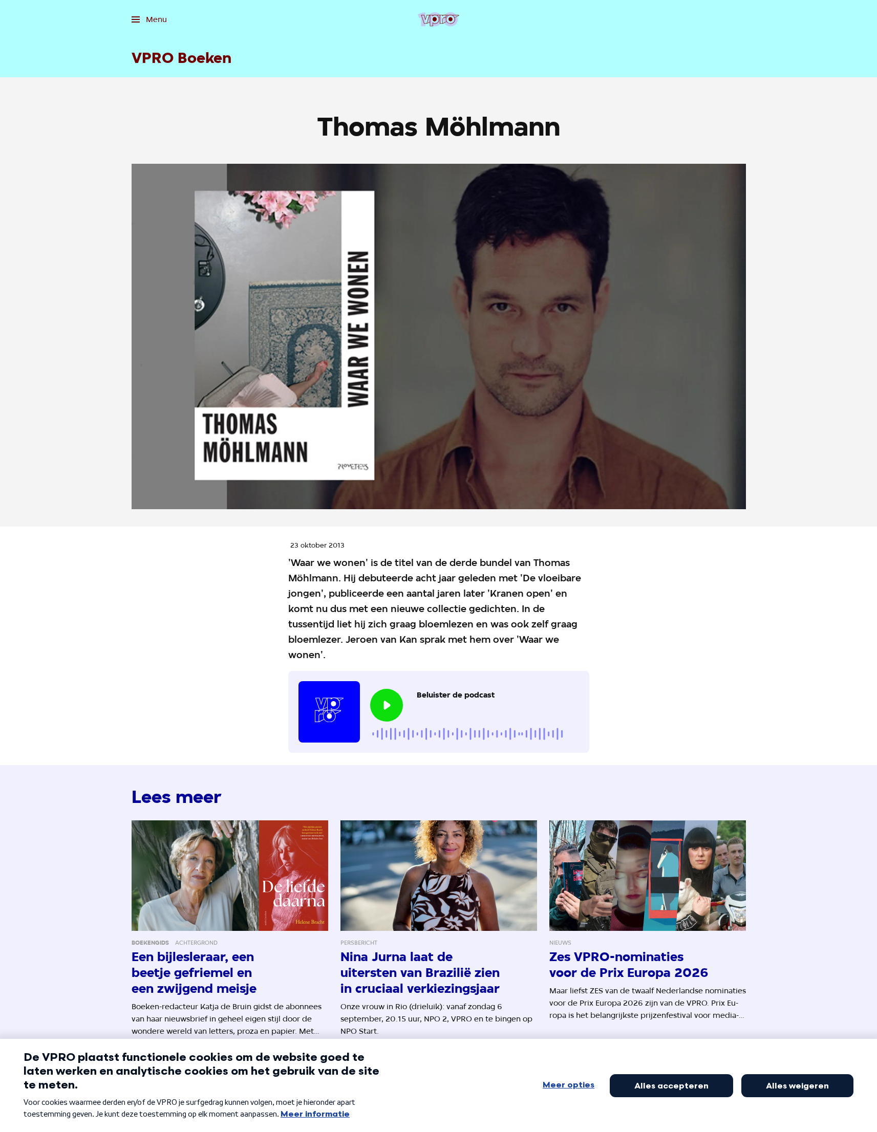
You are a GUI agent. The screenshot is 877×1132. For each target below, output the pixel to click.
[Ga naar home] (438, 19)
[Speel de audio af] (386, 705)
